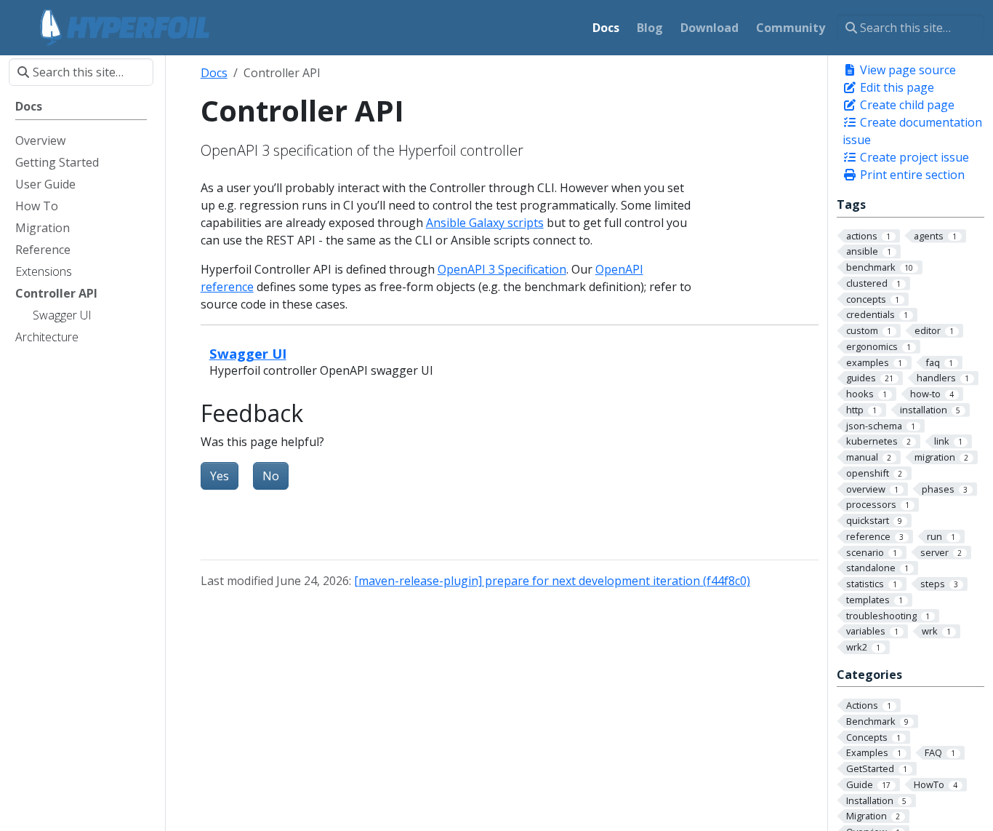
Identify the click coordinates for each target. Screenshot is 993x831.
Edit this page (895, 87)
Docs (214, 73)
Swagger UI (247, 353)
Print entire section (911, 175)
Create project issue (913, 157)
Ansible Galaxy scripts (485, 223)
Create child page (905, 105)
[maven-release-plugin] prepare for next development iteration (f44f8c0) (552, 581)
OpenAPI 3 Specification (502, 269)
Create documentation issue (912, 131)
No (270, 476)
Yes (219, 476)
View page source (906, 70)
